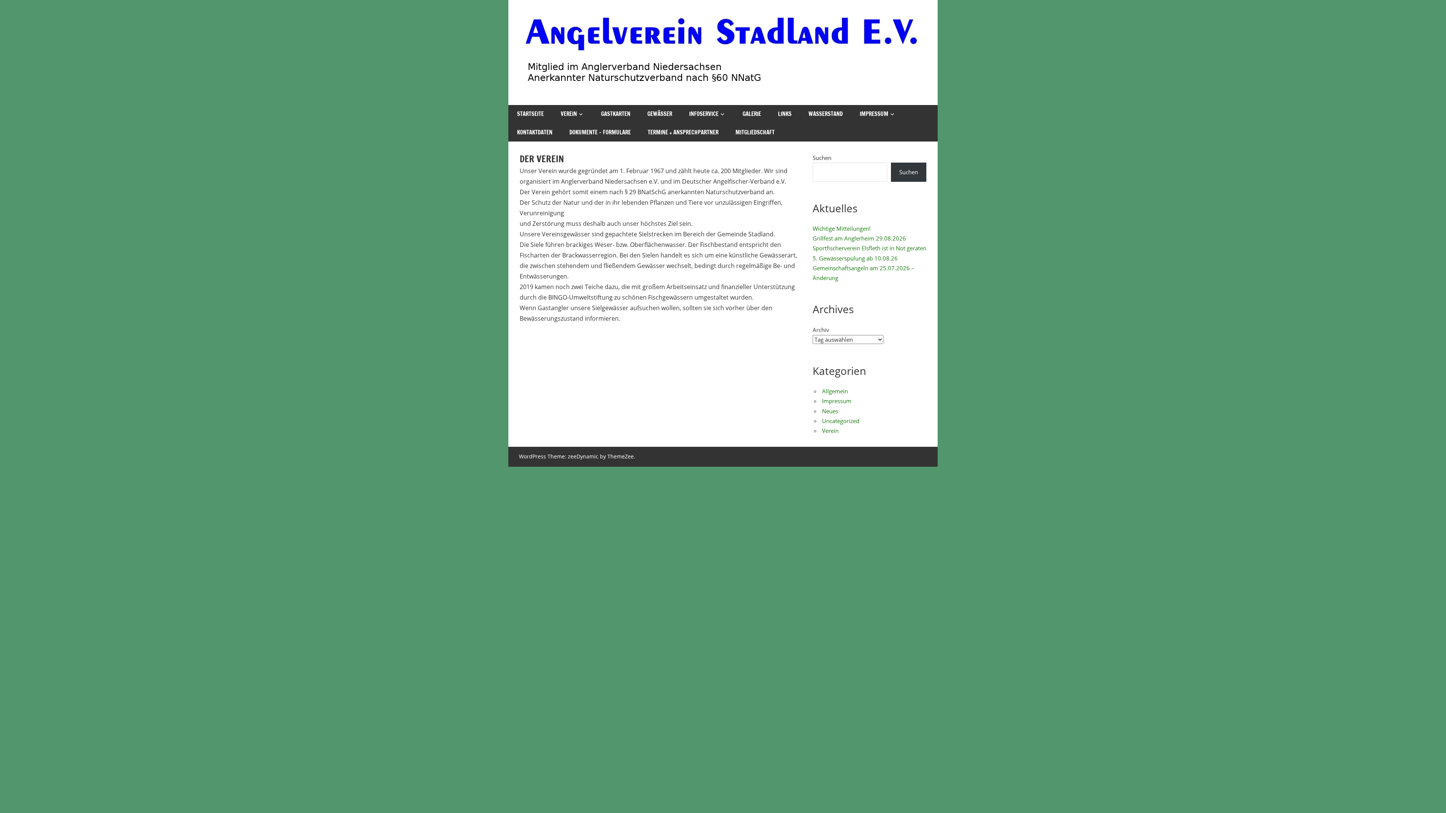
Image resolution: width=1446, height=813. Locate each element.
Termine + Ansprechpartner (683, 132)
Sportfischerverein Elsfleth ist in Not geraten (869, 248)
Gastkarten (615, 114)
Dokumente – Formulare (600, 132)
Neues (830, 411)
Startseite (530, 114)
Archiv (821, 329)
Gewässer (659, 114)
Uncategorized (840, 421)
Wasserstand (825, 114)
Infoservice (703, 114)
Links (785, 114)
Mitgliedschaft (755, 132)
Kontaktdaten (534, 132)
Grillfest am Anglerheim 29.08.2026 (859, 238)
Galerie (752, 114)
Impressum (874, 114)
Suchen (822, 157)
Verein (569, 114)
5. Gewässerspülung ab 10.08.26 (855, 258)
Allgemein (835, 391)
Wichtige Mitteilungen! (842, 228)
